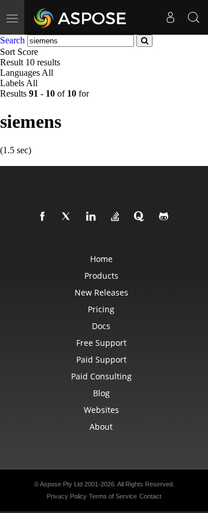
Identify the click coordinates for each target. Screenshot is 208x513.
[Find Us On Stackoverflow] (117, 216)
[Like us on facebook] (44, 216)
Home (101, 258)
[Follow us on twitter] (68, 216)
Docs (101, 325)
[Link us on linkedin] (93, 216)
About (101, 426)
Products (101, 275)
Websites (101, 409)
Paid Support (101, 359)
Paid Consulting (101, 376)
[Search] (193, 17)
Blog (101, 392)
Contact (150, 496)
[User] (170, 17)
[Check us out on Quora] (141, 216)
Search (12, 40)
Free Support (101, 342)
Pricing (101, 309)
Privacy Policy (67, 496)
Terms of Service (113, 496)
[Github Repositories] (165, 216)
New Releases (101, 292)
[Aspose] (80, 17)
